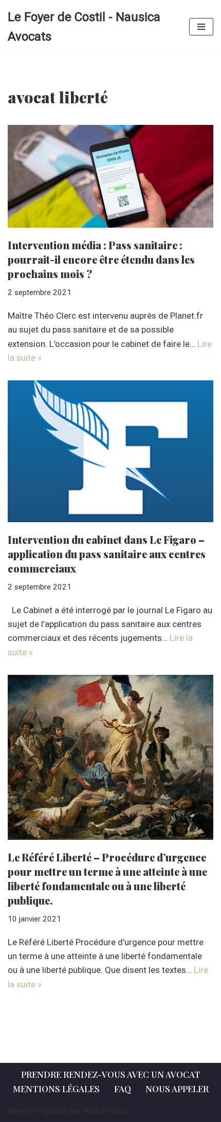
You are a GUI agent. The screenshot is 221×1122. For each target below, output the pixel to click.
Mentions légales (56, 1088)
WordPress (104, 1111)
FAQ (122, 1088)
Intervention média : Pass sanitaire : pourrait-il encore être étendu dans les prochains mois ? (101, 259)
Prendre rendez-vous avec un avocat (110, 1074)
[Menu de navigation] (201, 26)
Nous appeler (177, 1088)
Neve (17, 1111)
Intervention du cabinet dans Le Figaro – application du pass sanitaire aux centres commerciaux (107, 553)
